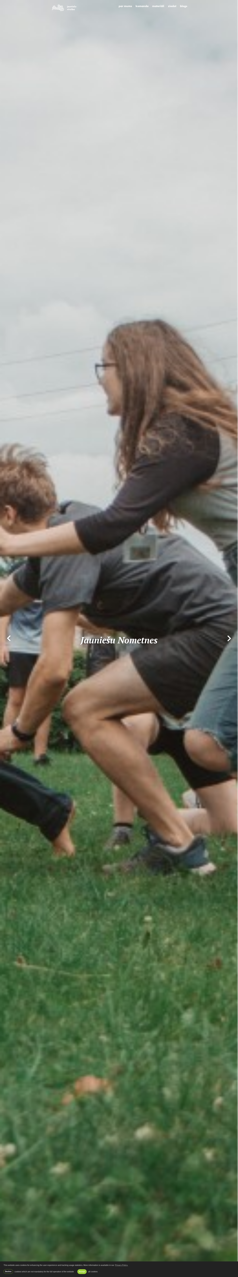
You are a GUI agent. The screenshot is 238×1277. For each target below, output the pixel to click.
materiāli (158, 6)
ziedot (172, 6)
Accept (82, 1272)
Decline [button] (8, 1271)
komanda (142, 6)
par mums (125, 6)
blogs (183, 6)
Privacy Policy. (121, 1265)
